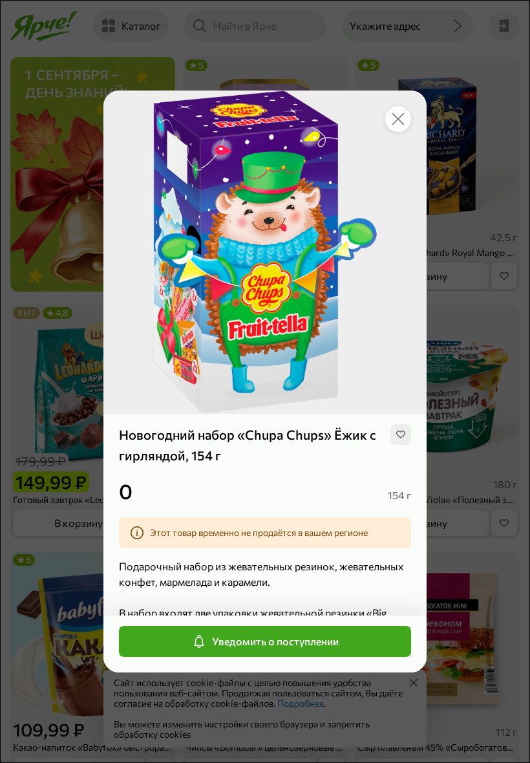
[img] (400, 434)
